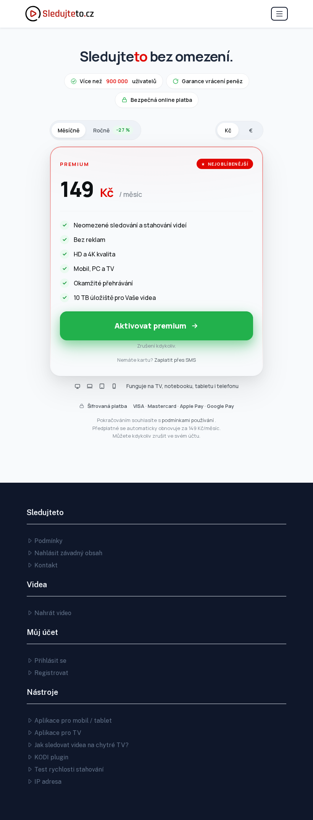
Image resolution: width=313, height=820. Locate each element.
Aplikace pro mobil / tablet (72, 720)
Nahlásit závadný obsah (67, 553)
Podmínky (48, 541)
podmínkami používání (188, 420)
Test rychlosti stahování (68, 769)
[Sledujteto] (59, 14)
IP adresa (47, 781)
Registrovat (50, 673)
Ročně (111, 130)
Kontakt (45, 565)
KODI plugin (50, 757)
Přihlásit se (49, 660)
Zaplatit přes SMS (175, 359)
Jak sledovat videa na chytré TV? (81, 745)
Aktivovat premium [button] (151, 326)
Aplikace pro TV (57, 732)
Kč (228, 130)
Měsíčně (68, 130)
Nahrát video (52, 613)
